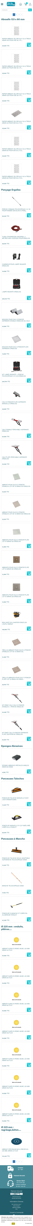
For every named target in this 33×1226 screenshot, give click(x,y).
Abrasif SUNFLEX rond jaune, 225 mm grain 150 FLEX (16, 1087)
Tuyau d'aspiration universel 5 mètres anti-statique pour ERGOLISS (16, 237)
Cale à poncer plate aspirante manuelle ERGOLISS (14, 403)
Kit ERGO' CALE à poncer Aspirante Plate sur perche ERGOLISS (15, 733)
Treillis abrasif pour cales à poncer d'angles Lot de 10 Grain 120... (16, 651)
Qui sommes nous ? (16, 1204)
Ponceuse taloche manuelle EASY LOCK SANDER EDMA (15, 799)
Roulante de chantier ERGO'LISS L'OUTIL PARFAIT (14, 623)
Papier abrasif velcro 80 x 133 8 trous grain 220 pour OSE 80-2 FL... (16, 94)
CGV (16, 1209)
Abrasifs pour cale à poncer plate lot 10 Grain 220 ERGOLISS (15, 595)
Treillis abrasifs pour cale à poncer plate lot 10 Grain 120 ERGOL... (16, 678)
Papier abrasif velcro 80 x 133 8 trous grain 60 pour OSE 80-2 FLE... (16, 149)
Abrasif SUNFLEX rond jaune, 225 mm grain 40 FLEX (16, 949)
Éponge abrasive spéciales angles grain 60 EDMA (15, 766)
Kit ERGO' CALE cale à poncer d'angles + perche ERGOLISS (13, 706)
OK (13, 1223)
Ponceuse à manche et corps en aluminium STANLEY (14, 914)
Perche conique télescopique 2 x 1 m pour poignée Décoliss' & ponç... (16, 210)
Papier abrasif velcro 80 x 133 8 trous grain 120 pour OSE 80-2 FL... (16, 67)
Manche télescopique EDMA (13, 886)
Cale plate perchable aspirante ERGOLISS (14, 458)
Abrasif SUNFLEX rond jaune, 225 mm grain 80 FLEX (16, 1004)
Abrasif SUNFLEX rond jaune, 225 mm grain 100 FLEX (16, 1032)
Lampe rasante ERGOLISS (11, 292)
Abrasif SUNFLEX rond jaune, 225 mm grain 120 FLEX (16, 1059)
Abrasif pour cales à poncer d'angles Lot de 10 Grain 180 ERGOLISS (16, 513)
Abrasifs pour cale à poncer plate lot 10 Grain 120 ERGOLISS (15, 540)
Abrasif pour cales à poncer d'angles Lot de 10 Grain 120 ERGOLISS (16, 485)
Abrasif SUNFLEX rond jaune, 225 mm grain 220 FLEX (16, 1114)
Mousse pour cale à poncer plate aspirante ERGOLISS (15, 347)
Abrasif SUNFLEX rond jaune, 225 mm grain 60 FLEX (16, 977)
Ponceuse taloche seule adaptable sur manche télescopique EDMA (16, 859)
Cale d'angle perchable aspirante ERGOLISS (15, 430)
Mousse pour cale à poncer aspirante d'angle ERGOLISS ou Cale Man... (16, 321)
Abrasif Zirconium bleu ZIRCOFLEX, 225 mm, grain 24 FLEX (15, 1150)
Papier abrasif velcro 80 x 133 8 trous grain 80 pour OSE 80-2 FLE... (16, 177)
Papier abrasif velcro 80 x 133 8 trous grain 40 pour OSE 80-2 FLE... (16, 122)
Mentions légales (16, 1207)
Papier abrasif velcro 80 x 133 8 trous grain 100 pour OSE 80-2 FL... (16, 39)
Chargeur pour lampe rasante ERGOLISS (14, 265)
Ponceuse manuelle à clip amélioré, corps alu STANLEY (16, 826)
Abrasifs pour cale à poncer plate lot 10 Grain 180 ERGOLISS (15, 568)
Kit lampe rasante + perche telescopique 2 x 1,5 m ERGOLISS (14, 375)
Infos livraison (16, 1206)
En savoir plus (28, 1223)
